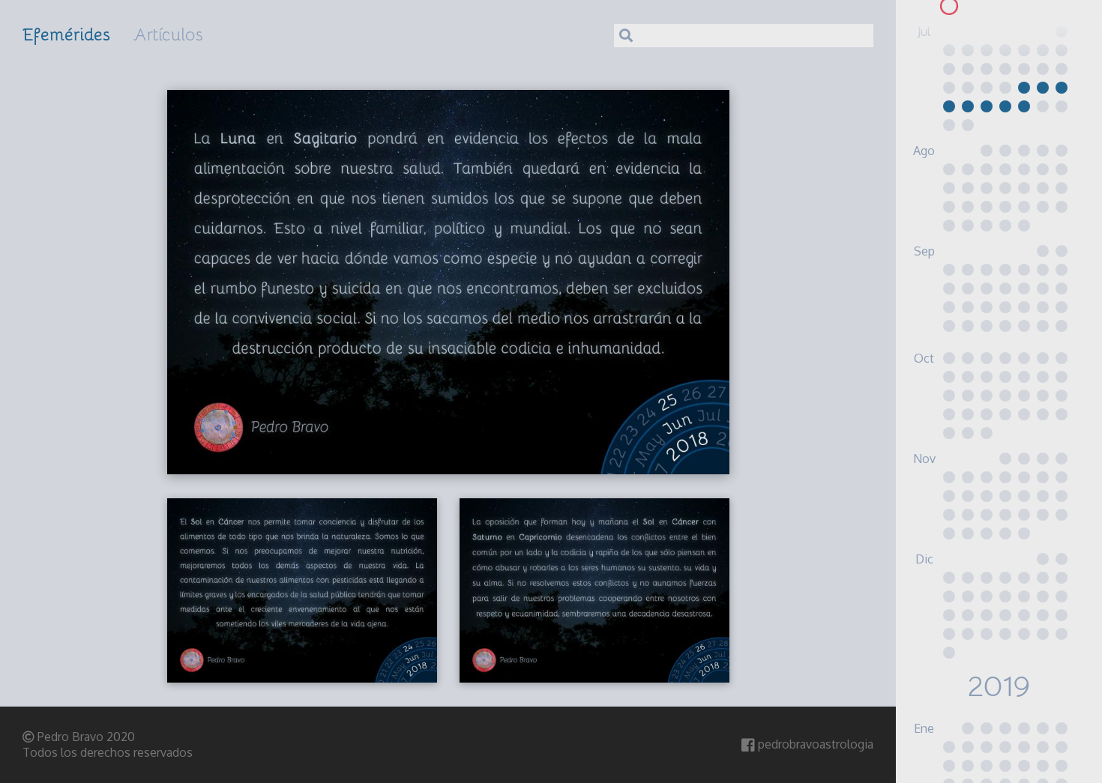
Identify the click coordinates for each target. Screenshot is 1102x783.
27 (986, 5)
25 (949, 5)
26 (967, 5)
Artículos (168, 33)
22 (1061, 87)
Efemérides (66, 33)
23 (949, 106)
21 (1042, 87)
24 (967, 106)
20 (1024, 87)
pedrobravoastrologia (814, 744)
